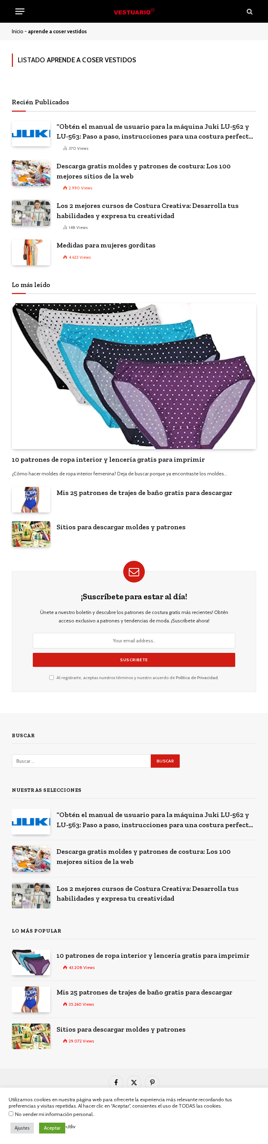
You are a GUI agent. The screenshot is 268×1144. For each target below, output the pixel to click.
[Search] (249, 11)
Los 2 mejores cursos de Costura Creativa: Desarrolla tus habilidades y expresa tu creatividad (148, 210)
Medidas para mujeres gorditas (106, 245)
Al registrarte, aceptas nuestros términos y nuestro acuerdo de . (137, 677)
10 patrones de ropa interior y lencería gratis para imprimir (108, 459)
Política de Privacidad (197, 677)
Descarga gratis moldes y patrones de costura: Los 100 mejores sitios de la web (144, 171)
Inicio (17, 31)
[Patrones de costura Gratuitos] (134, 11)
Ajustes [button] (22, 1128)
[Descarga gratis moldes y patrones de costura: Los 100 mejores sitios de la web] (31, 173)
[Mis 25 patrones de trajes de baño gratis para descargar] (31, 499)
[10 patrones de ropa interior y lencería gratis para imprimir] (134, 376)
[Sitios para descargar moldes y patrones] (31, 534)
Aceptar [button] (52, 1128)
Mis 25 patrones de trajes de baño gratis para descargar (144, 492)
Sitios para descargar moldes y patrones (121, 527)
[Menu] (19, 11)
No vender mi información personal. (54, 1114)
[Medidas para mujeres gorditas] (31, 252)
